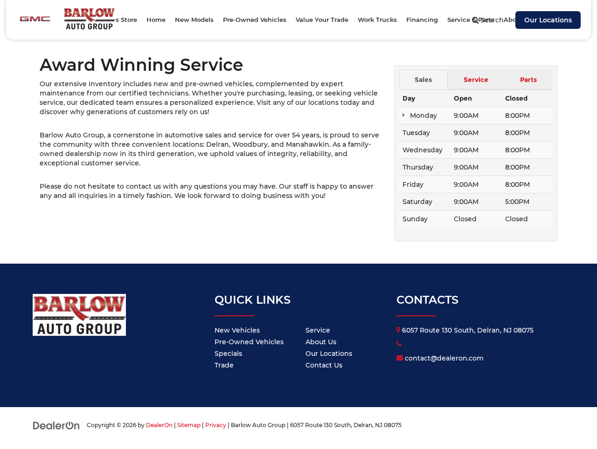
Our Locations (548, 20)
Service (317, 330)
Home (156, 19)
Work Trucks (377, 19)
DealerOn (159, 425)
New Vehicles (237, 330)
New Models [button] (194, 19)
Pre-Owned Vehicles (249, 342)
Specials (228, 353)
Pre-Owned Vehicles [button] (254, 19)
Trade (224, 365)
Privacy (215, 425)
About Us (320, 342)
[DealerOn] (56, 425)
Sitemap (189, 425)
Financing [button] (422, 19)
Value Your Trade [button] (322, 19)
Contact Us (323, 365)
